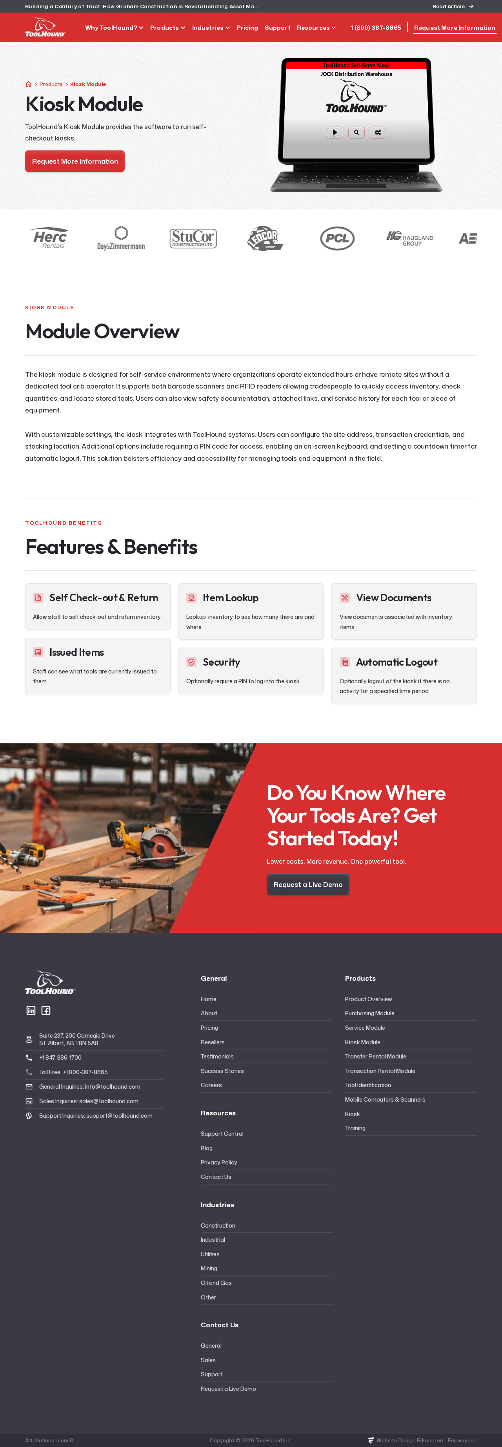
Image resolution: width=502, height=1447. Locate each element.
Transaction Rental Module (380, 1071)
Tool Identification (368, 1085)
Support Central (222, 1133)
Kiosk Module (362, 1042)
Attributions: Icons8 (49, 1440)
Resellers (213, 1042)
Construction (218, 1225)
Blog (207, 1148)
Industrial (213, 1239)
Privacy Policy (219, 1162)
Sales (208, 1360)
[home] (45, 26)
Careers (211, 1085)
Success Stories (222, 1071)
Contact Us (216, 1177)
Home (208, 999)
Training (355, 1128)
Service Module (365, 1027)
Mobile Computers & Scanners (385, 1099)
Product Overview (368, 999)
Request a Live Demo (228, 1388)
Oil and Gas (216, 1282)
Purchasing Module (370, 1013)
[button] (114, 27)
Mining (209, 1268)
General (211, 1345)
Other (208, 1297)
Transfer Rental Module (375, 1056)
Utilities (210, 1254)
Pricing (209, 1027)
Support (212, 1374)
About (209, 1013)
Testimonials (217, 1056)
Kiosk (352, 1114)
